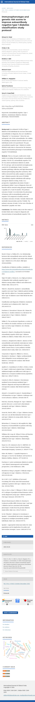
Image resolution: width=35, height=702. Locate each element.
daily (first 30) (19, 241)
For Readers (6, 624)
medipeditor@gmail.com (27, 695)
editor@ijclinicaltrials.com (11, 695)
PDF (5, 536)
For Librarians (7, 630)
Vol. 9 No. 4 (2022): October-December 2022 (16, 10)
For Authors (6, 627)
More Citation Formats (11, 571)
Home (4, 8)
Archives (10, 8)
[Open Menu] (2, 2)
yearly (31, 241)
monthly (26, 241)
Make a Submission (10, 612)
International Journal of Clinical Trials (16, 2)
